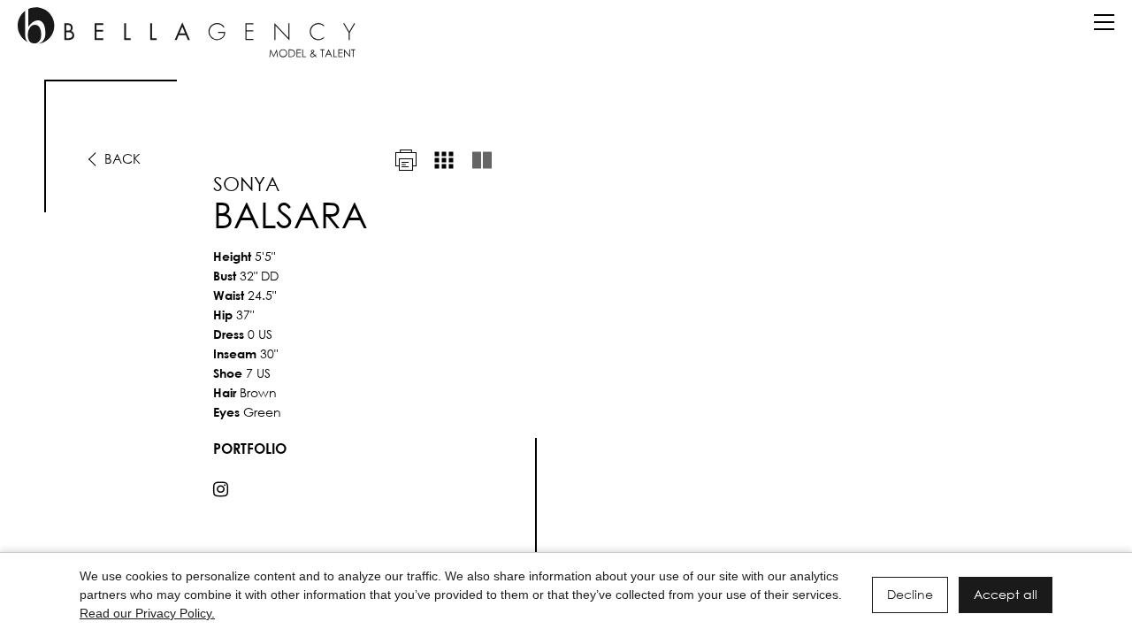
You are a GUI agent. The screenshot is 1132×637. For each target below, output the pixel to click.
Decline (910, 594)
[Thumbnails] (444, 160)
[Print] (406, 160)
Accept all (1005, 594)
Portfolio (250, 448)
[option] (566, 325)
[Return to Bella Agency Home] (187, 32)
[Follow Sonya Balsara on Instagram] (220, 489)
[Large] (482, 160)
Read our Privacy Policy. (147, 613)
